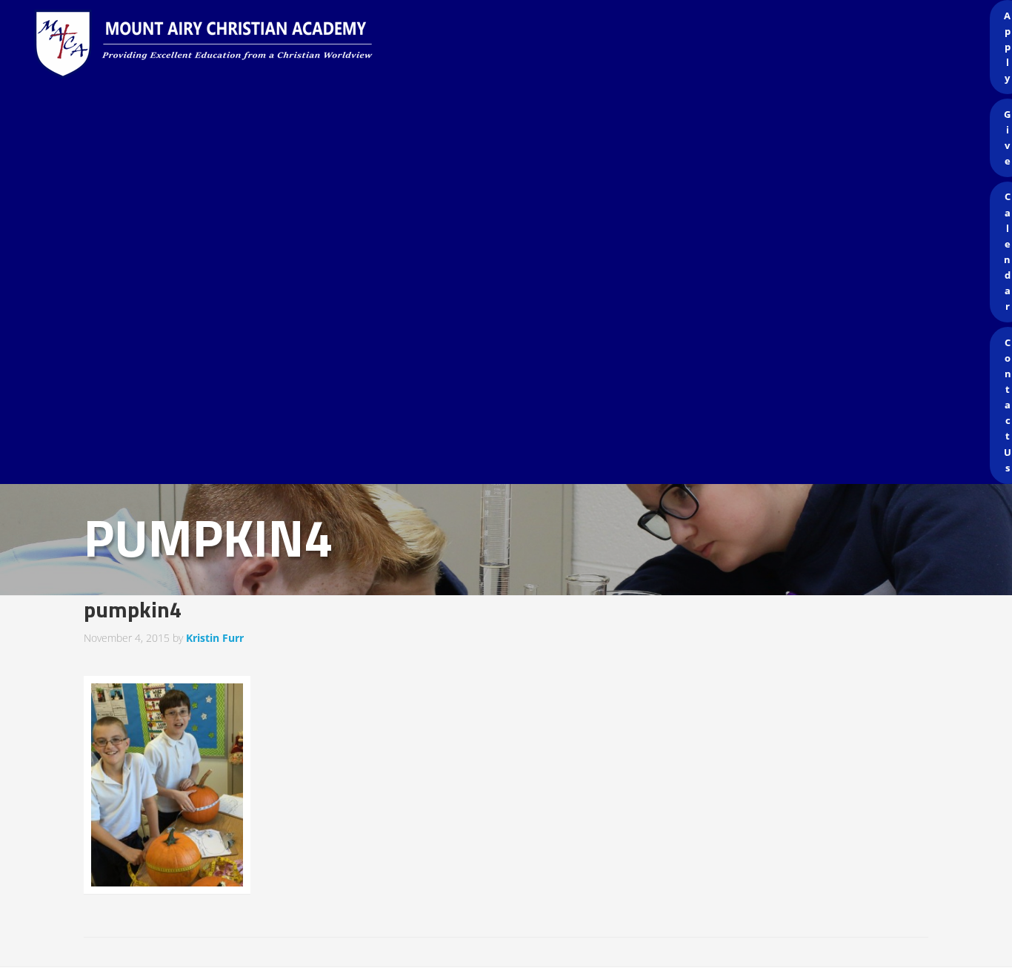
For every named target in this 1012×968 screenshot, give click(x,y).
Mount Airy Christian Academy (510, 44)
